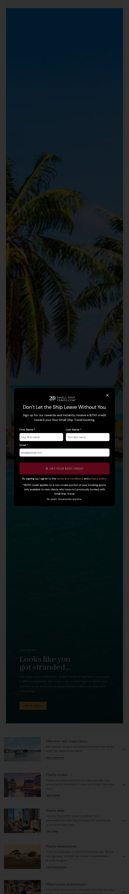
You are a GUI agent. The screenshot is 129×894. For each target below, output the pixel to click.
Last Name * (73, 429)
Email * (23, 445)
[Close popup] (107, 395)
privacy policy (97, 478)
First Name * (27, 429)
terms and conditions (70, 478)
